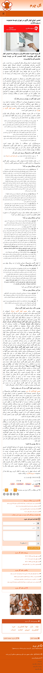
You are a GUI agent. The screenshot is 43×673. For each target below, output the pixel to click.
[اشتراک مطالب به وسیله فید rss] (4, 494)
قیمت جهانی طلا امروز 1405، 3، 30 (32, 556)
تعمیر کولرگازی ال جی (33, 391)
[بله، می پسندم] (15, 490)
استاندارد (20, 484)
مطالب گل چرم (38, 669)
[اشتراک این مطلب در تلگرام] (17, 494)
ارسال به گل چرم (33, 548)
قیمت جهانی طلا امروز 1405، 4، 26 (32, 562)
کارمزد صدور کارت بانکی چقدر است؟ (32, 512)
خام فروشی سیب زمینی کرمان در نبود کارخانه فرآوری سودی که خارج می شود (23, 503)
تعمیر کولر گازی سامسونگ (11, 156)
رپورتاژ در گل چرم (37, 666)
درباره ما (40, 661)
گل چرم (35, 5)
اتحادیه (20, 630)
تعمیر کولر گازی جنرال (19, 311)
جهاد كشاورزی (23, 626)
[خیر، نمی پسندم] (6, 490)
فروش (27, 630)
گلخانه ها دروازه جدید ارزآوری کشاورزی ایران (30, 509)
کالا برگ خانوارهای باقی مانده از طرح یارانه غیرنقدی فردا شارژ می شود (25, 574)
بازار (12, 484)
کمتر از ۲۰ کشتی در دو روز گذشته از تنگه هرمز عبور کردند (27, 579)
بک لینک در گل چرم (37, 664)
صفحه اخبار (34, 638)
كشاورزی (35, 630)
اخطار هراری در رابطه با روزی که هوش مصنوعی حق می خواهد (27, 577)
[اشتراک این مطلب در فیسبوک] (14, 494)
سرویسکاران (31, 473)
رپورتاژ (28, 484)
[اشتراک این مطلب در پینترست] (7, 494)
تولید (37, 626)
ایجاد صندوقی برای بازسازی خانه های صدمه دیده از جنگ (28, 506)
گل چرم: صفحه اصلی (11, 638)
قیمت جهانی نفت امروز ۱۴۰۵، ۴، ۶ (32, 559)
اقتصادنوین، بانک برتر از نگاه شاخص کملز (31, 564)
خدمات (37, 486)
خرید (13, 626)
